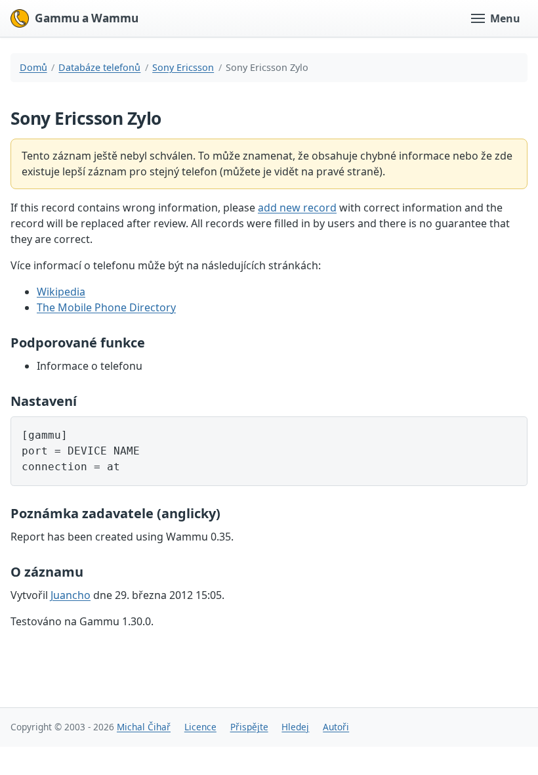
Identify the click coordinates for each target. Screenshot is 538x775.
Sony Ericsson (183, 67)
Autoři (336, 726)
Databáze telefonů (99, 67)
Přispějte (249, 726)
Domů (33, 67)
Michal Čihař (144, 726)
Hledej (295, 726)
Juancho (71, 595)
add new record (297, 207)
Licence (200, 726)
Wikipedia (61, 291)
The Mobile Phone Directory (106, 307)
